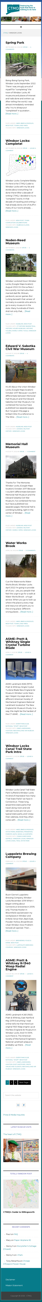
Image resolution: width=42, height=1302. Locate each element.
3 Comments (30, 550)
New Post (9, 125)
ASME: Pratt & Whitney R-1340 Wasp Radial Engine (18, 964)
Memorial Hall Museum (17, 445)
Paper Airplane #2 (22, 1240)
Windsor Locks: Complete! (18, 142)
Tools (25, 331)
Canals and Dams (24, 836)
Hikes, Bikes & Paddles (24, 123)
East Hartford (19, 1064)
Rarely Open (17, 331)
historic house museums (15, 328)
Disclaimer (10, 1280)
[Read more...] (12, 114)
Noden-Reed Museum (16, 241)
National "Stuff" (12, 726)
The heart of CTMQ (12, 1134)
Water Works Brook (16, 544)
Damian (20, 429)
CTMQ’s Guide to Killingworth (19, 1212)
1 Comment (31, 451)
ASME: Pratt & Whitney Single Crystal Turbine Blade (18, 643)
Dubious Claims (23, 225)
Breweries (20, 940)
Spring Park (15, 42)
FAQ (16, 1234)
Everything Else (22, 724)
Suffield (9, 838)
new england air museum (23, 730)
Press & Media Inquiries (14, 1115)
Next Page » (24, 1082)
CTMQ (21, 9)
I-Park (20, 1255)
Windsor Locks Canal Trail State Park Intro (19, 749)
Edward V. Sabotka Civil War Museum (20, 347)
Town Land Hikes (21, 125)
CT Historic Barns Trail (26, 326)
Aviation (9, 730)
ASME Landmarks (23, 728)
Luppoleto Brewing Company (21, 855)
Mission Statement (14, 1285)
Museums (19, 324)
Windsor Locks (23, 128)
